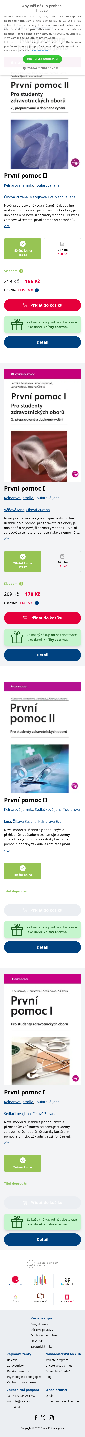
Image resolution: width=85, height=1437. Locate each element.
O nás (49, 1396)
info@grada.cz (22, 1401)
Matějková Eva (41, 197)
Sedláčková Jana (48, 809)
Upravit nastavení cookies (62, 1401)
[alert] (42, 37)
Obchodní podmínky (44, 1335)
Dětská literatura (18, 1371)
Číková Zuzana (16, 197)
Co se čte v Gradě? (58, 1371)
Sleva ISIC (37, 1341)
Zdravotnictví (15, 1365)
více (7, 226)
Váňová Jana (65, 197)
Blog (49, 1377)
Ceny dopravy (40, 1324)
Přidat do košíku (46, 305)
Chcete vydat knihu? (59, 1365)
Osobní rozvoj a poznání (23, 1382)
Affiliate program (57, 1360)
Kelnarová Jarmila (18, 185)
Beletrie (12, 1360)
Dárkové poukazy (42, 1330)
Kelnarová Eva (49, 821)
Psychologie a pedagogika (24, 1377)
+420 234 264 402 (24, 1396)
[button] (42, 68)
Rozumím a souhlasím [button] (42, 59)
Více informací (39, 50)
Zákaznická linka (41, 1346)
